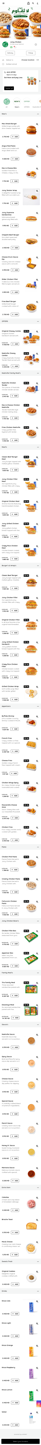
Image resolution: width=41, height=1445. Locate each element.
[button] (20, 44)
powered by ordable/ (20, 1434)
